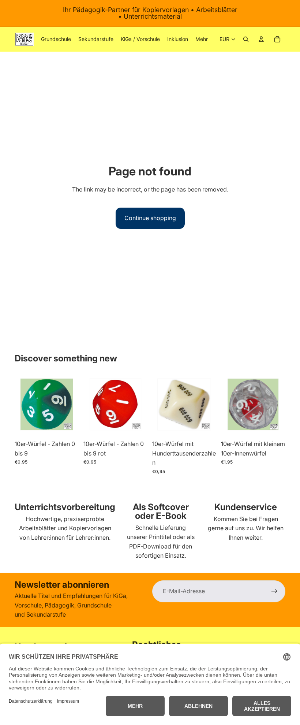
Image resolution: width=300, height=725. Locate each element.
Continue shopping (150, 218)
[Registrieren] (274, 591)
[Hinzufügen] (67, 425)
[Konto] (261, 39)
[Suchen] (246, 39)
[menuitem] (201, 39)
